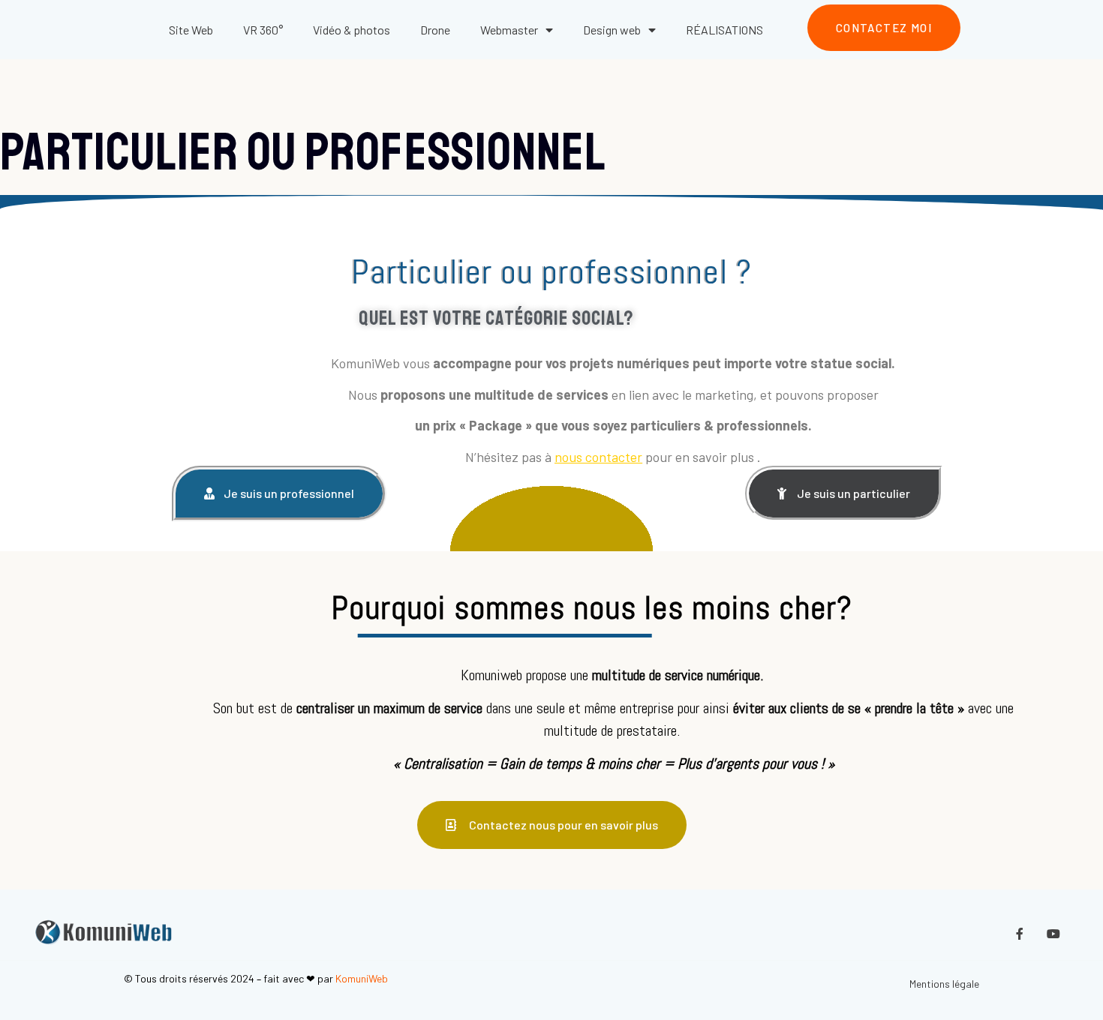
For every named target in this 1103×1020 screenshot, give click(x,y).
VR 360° (263, 29)
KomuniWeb (361, 978)
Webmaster (509, 29)
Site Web (191, 29)
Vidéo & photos (351, 29)
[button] (883, 28)
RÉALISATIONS (724, 29)
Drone (435, 29)
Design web (612, 29)
